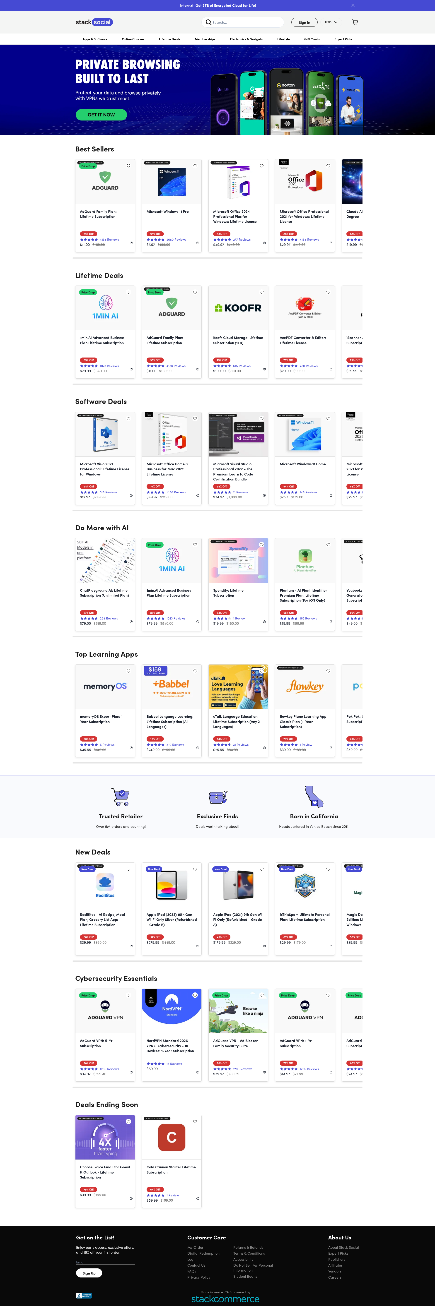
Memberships (205, 39)
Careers (334, 1277)
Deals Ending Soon (106, 1104)
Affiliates (335, 1265)
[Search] (208, 22)
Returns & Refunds (248, 1247)
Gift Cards (312, 39)
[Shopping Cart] (355, 22)
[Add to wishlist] (128, 165)
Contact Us (196, 1265)
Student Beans (245, 1276)
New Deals (93, 851)
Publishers (336, 1259)
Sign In (304, 22)
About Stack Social (343, 1247)
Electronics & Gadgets (246, 39)
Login (191, 1259)
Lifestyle (283, 39)
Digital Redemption (203, 1253)
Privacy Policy (198, 1277)
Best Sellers (94, 148)
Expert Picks (343, 39)
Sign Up (89, 1272)
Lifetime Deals (169, 39)
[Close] (353, 5)
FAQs (191, 1270)
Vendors (334, 1270)
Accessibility (243, 1259)
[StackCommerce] (225, 1298)
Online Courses (133, 39)
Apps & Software (95, 39)
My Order (195, 1247)
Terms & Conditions (249, 1253)
